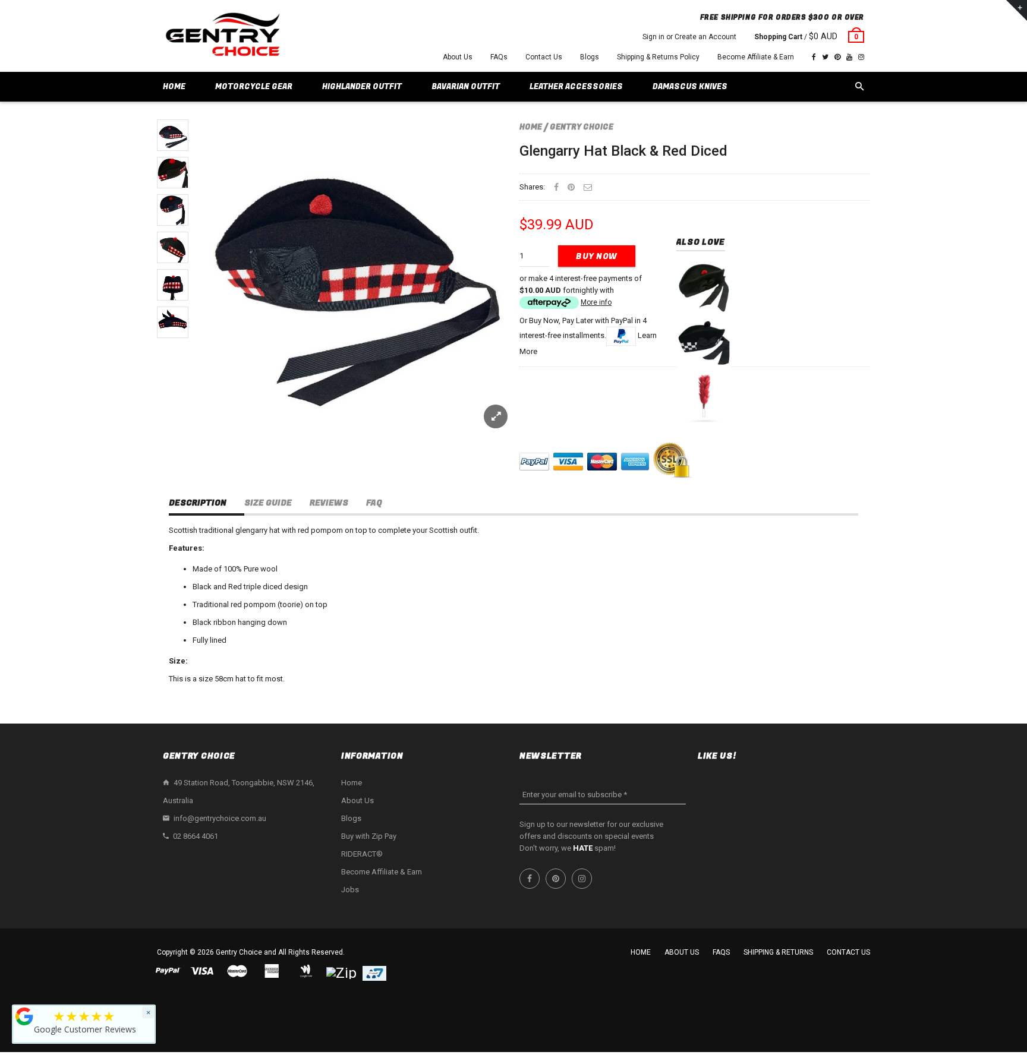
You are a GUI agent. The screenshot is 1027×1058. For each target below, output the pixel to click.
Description (197, 503)
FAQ (374, 503)
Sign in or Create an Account (689, 37)
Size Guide (268, 503)
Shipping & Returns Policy (658, 57)
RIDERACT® (362, 853)
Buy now (597, 256)
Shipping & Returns (778, 952)
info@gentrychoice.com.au (220, 818)
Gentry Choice (581, 126)
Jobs (350, 889)
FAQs (499, 57)
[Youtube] (849, 57)
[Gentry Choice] (222, 35)
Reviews (329, 503)
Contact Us (543, 57)
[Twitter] (825, 57)
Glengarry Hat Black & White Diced (703, 342)
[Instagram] (861, 57)
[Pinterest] (837, 57)
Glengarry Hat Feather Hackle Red (703, 397)
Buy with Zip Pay (368, 836)
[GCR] (24, 1016)
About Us (457, 57)
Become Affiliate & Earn (755, 57)
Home (530, 126)
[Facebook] (814, 57)
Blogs (589, 57)
